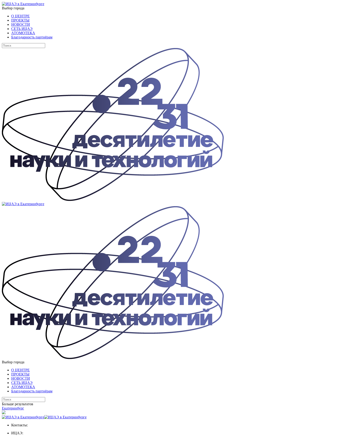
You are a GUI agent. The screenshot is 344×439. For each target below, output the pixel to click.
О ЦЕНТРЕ (20, 16)
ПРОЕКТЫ (20, 20)
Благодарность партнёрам (31, 37)
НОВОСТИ (20, 24)
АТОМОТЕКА (23, 33)
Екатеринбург (13, 408)
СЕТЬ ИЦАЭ (22, 29)
